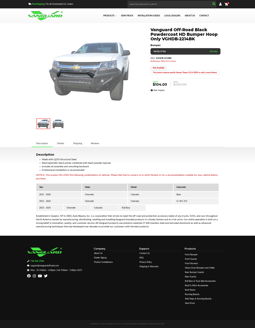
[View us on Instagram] (35, 277)
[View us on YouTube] (40, 277)
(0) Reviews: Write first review (163, 61)
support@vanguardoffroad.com (45, 266)
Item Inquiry (159, 90)
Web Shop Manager (156, 324)
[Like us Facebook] (29, 277)
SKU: (153, 58)
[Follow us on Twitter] (46, 277)
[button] (172, 4)
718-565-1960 (37, 261)
